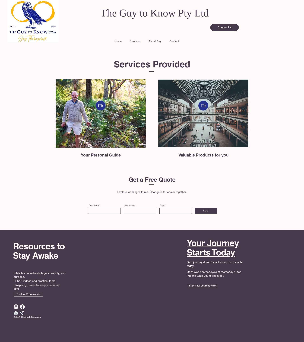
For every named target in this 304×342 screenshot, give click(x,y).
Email (162, 205)
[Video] (100, 106)
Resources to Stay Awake (39, 251)
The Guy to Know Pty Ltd (155, 13)
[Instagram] (16, 306)
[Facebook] (22, 306)
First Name (94, 205)
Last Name (129, 205)
